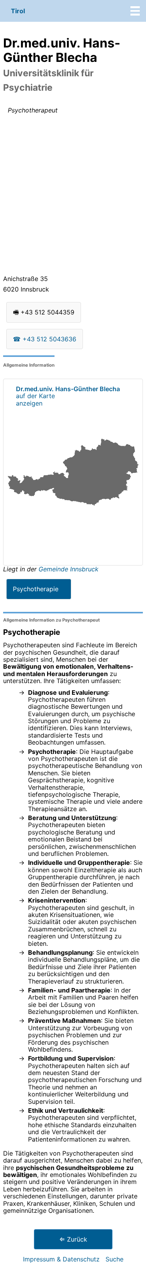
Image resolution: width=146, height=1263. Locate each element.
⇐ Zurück (73, 1239)
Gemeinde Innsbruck (69, 569)
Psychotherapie (35, 589)
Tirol (18, 11)
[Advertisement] (73, 196)
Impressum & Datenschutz (61, 1259)
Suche (114, 1259)
